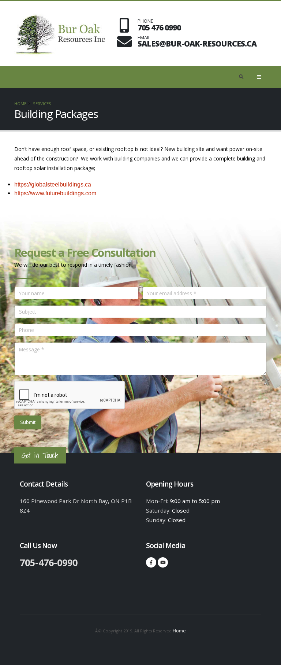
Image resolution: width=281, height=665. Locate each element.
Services (42, 103)
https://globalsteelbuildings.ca (52, 184)
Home (20, 103)
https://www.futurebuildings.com (55, 193)
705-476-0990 (49, 562)
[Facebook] (151, 562)
